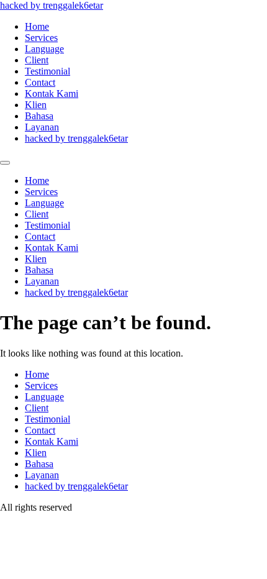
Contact (40, 82)
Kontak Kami (51, 93)
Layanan (42, 127)
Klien (36, 104)
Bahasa (39, 116)
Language (44, 48)
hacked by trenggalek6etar (51, 5)
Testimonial (47, 71)
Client (36, 60)
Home (37, 26)
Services (41, 37)
